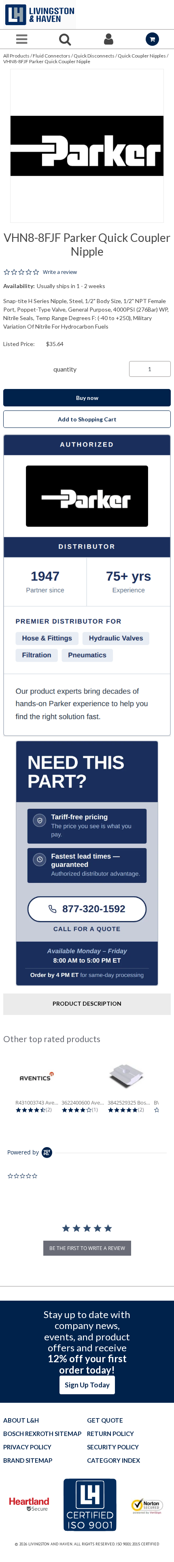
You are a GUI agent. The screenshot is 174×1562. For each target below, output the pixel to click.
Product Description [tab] (87, 1003)
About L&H (21, 1420)
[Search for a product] (65, 39)
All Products (16, 56)
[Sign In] (109, 39)
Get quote (105, 1420)
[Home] (39, 14)
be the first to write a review (87, 1248)
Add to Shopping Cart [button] (87, 419)
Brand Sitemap (27, 1460)
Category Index (113, 1460)
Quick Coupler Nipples (142, 56)
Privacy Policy (27, 1447)
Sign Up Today (87, 1384)
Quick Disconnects (94, 56)
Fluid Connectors (51, 56)
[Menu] (22, 39)
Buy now (87, 397)
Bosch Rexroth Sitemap (42, 1433)
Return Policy (110, 1433)
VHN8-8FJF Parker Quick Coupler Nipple (46, 61)
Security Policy (113, 1447)
